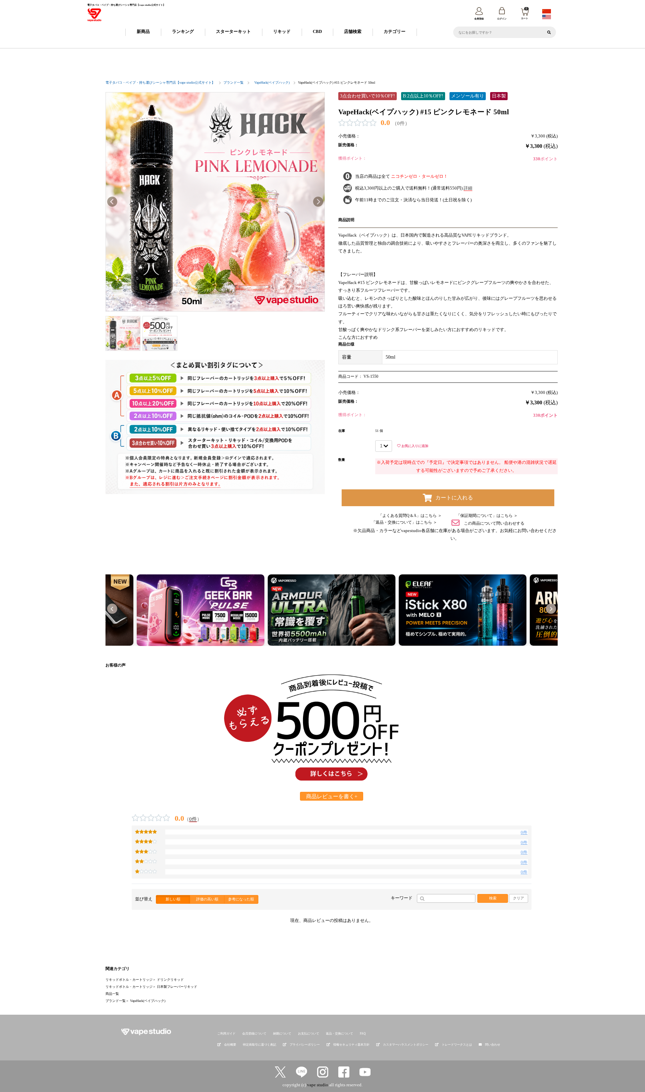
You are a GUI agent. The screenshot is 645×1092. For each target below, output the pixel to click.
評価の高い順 (207, 899)
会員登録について (254, 1033)
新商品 (143, 31)
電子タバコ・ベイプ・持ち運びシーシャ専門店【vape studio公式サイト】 (160, 82)
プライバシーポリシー (305, 1044)
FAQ (363, 1033)
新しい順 (173, 899)
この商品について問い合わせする (493, 523)
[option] (215, 202)
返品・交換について (339, 1033)
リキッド (282, 31)
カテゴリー (394, 31)
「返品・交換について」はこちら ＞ (404, 522)
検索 (493, 898)
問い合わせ (492, 1044)
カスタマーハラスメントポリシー (405, 1044)
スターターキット (233, 31)
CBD (317, 31)
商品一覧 (112, 994)
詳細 (468, 188)
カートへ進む (401, 550)
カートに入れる (454, 497)
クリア (518, 898)
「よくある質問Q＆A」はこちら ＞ (410, 515)
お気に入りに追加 (414, 446)
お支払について (308, 1033)
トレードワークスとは (457, 1044)
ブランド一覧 (233, 82)
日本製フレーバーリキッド (177, 986)
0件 (193, 819)
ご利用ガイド (226, 1033)
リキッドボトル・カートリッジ (129, 979)
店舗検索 (352, 31)
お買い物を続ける (243, 550)
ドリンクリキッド (170, 979)
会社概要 (230, 1044)
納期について (282, 1033)
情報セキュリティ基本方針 (351, 1044)
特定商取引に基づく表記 (259, 1044)
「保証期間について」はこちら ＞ (487, 515)
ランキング (183, 31)
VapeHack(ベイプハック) (272, 82)
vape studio (317, 1084)
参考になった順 (241, 899)
